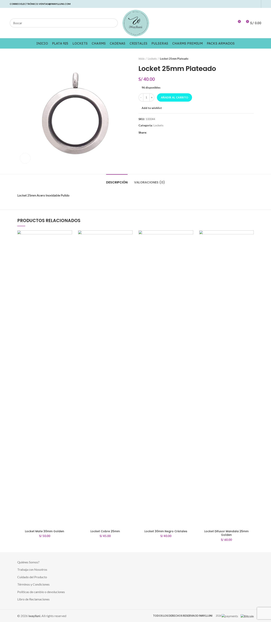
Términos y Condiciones (33, 584)
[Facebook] (234, 4)
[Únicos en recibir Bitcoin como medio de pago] (246, 616)
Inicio (141, 58)
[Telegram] (256, 4)
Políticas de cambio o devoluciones (41, 592)
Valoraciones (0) (149, 182)
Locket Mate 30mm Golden (44, 531)
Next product (252, 59)
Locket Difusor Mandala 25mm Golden (226, 533)
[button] (69, 245)
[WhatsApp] (252, 4)
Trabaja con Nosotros (32, 569)
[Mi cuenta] (230, 23)
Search (112, 23)
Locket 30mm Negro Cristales (165, 531)
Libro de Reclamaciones (33, 599)
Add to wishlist (152, 108)
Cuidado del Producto (32, 577)
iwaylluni (34, 616)
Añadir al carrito (174, 97)
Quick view (69, 254)
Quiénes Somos (27, 562)
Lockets (152, 58)
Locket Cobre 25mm (105, 531)
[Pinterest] (243, 4)
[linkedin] (247, 4)
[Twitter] (238, 4)
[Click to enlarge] (25, 158)
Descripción (117, 182)
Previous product (244, 59)
